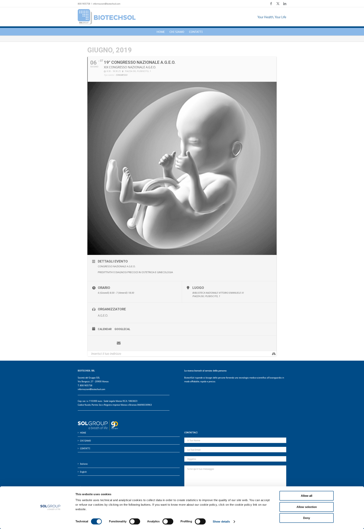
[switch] (134, 521)
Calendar (105, 329)
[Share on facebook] (96, 343)
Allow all (306, 495)
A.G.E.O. (103, 315)
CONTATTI (85, 448)
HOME (83, 432)
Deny (306, 518)
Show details (221, 521)
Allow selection (307, 507)
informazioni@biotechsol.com (106, 3)
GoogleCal (122, 329)
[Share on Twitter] (107, 343)
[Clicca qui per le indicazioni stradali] (274, 353)
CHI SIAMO (85, 440)
